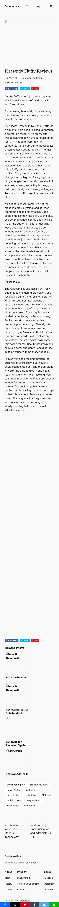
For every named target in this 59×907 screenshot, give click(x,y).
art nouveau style (39, 784)
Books (10, 82)
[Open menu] (27, 6)
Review (18, 82)
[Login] (38, 6)
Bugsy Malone (23, 332)
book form (26, 378)
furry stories (13, 795)
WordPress (25, 900)
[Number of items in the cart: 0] (51, 6)
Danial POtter (13, 790)
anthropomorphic (16, 784)
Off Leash (24, 125)
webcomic (29, 805)
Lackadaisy (32, 288)
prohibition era (14, 800)
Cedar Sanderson (34, 78)
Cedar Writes (12, 6)
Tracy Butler (13, 805)
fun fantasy (31, 790)
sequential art (34, 800)
